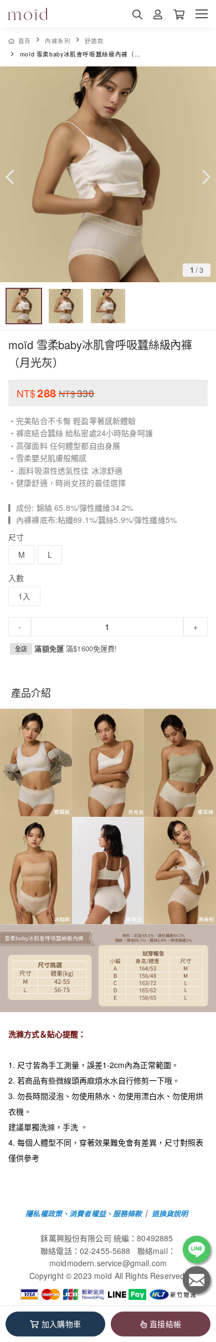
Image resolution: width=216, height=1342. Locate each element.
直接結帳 (165, 1323)
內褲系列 (58, 41)
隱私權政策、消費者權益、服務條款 (83, 1213)
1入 (24, 596)
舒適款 (94, 41)
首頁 (24, 41)
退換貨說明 (170, 1213)
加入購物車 (61, 1323)
